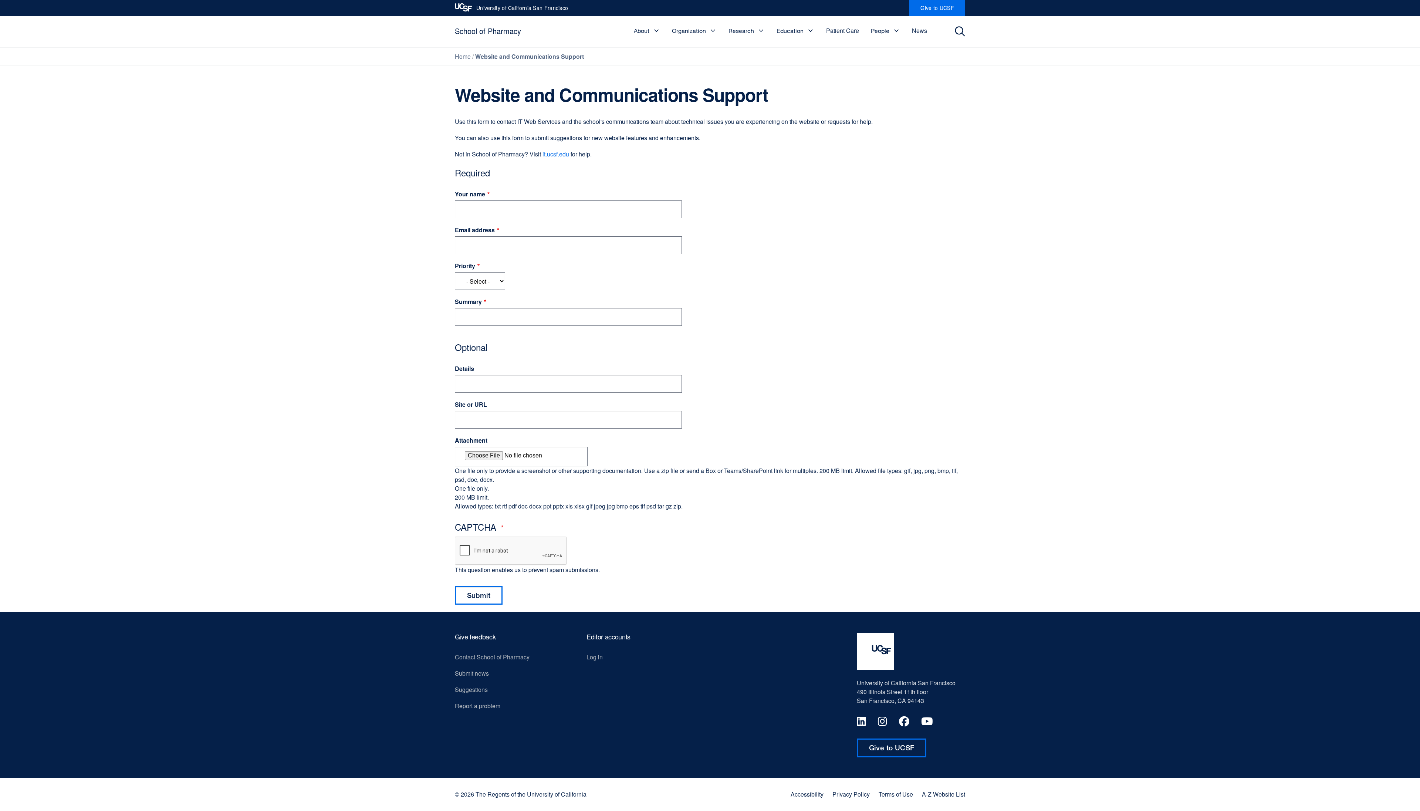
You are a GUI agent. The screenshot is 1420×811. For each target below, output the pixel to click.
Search (962, 31)
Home (463, 56)
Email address (475, 230)
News (919, 30)
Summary (468, 301)
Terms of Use (896, 794)
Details (464, 368)
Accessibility (807, 794)
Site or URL (471, 404)
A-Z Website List (943, 794)
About (641, 30)
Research (741, 30)
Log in (594, 657)
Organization (689, 30)
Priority (465, 265)
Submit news (472, 673)
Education (790, 30)
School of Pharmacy (488, 31)
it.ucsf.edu (555, 154)
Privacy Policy (851, 794)
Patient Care (842, 30)
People (880, 30)
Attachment (471, 440)
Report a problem (477, 706)
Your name (470, 194)
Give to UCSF (942, 10)
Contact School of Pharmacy (492, 657)
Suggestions (471, 689)
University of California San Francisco (522, 10)
